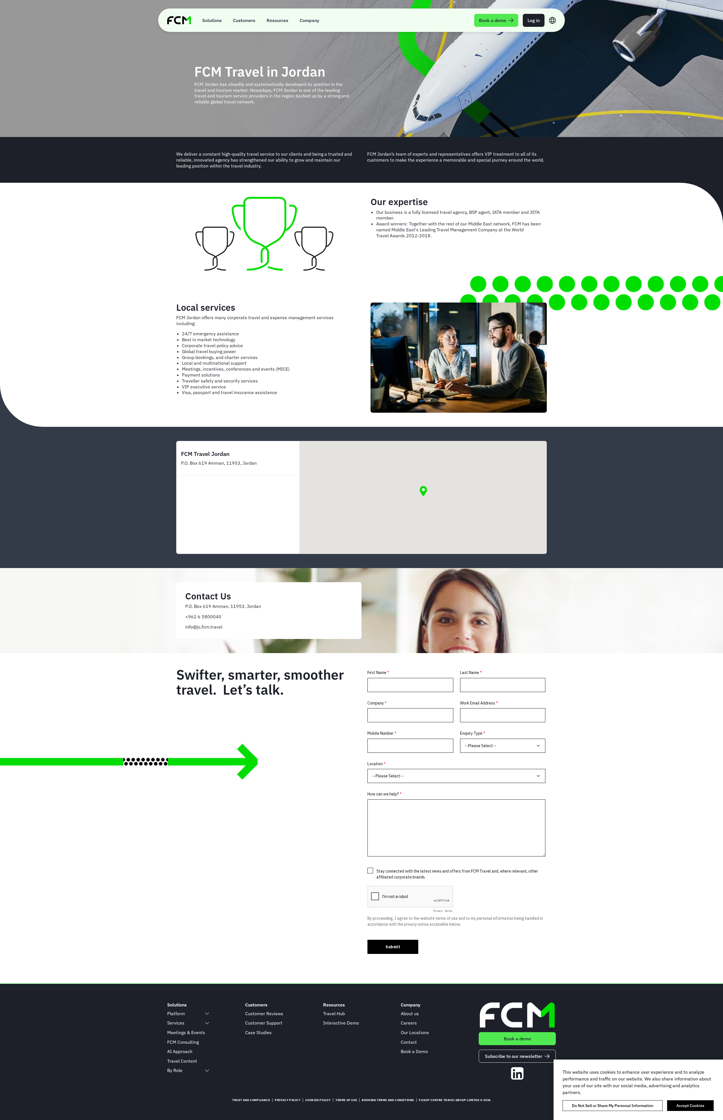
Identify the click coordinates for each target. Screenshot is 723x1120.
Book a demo (517, 1038)
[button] (423, 491)
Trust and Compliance (251, 1100)
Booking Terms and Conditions (388, 1100)
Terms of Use (346, 1100)
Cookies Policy (318, 1100)
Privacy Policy (287, 1100)
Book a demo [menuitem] (492, 20)
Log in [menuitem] (534, 20)
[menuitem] (212, 20)
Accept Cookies (690, 1105)
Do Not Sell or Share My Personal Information (612, 1105)
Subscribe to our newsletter (513, 1056)
